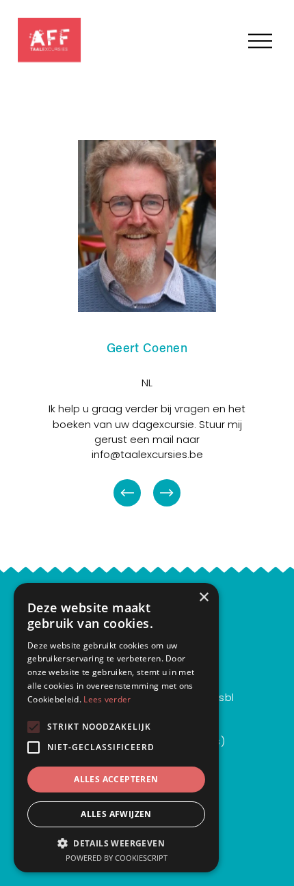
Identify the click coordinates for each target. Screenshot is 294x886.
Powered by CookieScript (117, 858)
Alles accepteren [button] (116, 779)
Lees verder (107, 699)
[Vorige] (127, 492)
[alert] (116, 727)
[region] (147, 324)
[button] (116, 842)
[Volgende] (166, 492)
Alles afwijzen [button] (116, 814)
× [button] (203, 597)
